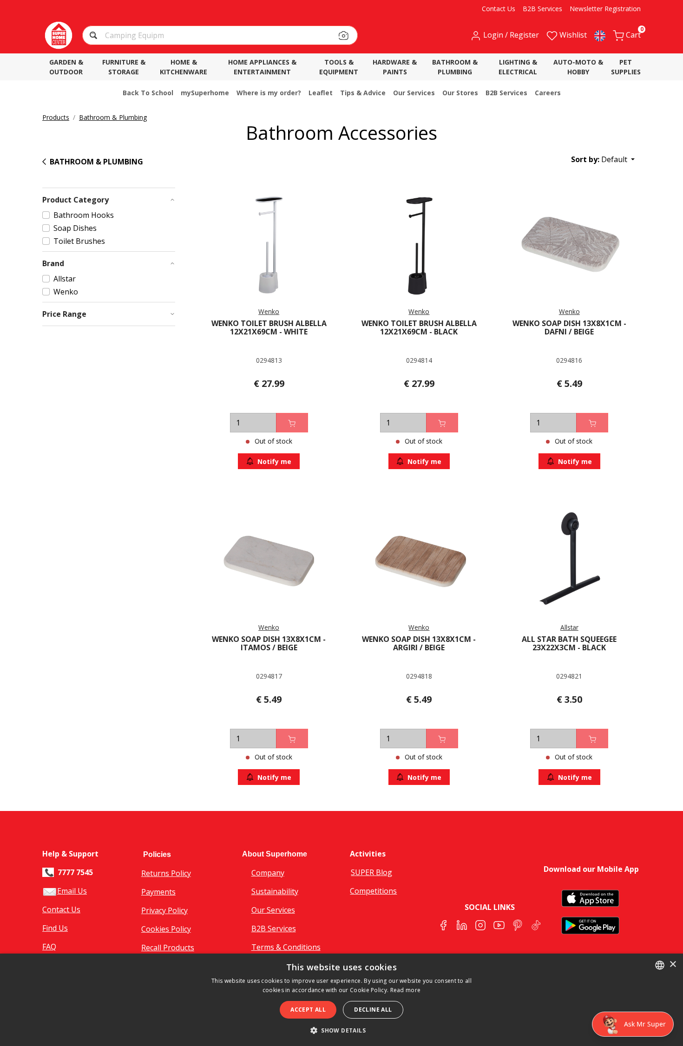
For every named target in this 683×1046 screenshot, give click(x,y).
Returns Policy (166, 873)
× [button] (672, 964)
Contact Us (61, 909)
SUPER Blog (371, 872)
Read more (405, 990)
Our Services (273, 910)
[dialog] (341, 1000)
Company (267, 873)
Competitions (373, 891)
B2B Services (273, 928)
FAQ (49, 946)
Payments (158, 892)
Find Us (55, 928)
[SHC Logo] (58, 35)
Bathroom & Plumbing (113, 117)
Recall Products (167, 947)
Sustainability (274, 891)
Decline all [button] (373, 1009)
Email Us (72, 891)
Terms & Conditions (286, 947)
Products (55, 117)
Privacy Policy (164, 910)
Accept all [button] (308, 1009)
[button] (94, 36)
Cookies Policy (166, 929)
